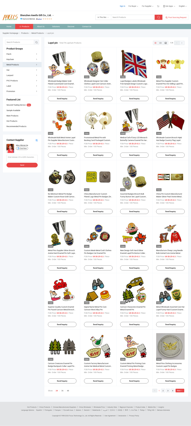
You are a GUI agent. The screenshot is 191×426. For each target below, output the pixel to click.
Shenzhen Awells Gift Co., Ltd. (35, 15)
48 (68, 390)
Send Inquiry (62, 99)
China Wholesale (85, 407)
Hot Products (32, 407)
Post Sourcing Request (177, 17)
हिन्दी (126, 410)
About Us (40, 26)
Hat (7, 70)
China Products (44, 407)
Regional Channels (126, 407)
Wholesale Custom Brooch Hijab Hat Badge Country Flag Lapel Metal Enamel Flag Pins (169, 140)
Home (8, 26)
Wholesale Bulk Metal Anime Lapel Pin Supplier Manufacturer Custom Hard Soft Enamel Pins (62, 140)
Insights (161, 407)
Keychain (10, 59)
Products (25, 26)
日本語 (120, 410)
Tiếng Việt (150, 410)
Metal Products (12, 64)
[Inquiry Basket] (158, 6)
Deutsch (87, 410)
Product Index (140, 407)
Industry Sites (112, 407)
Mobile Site (152, 407)
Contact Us (86, 26)
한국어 (112, 410)
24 (57, 391)
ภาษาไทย (134, 410)
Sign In (122, 6)
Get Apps (169, 6)
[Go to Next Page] (181, 43)
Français (58, 410)
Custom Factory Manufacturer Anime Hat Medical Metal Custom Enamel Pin (97, 366)
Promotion (10, 91)
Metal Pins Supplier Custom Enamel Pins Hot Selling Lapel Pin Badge (169, 84)
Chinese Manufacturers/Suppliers (64, 407)
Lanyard (9, 75)
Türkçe (142, 410)
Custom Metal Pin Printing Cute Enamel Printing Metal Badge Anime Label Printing (132, 366)
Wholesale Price (99, 407)
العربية (105, 410)
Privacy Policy (134, 416)
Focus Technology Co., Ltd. (78, 416)
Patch (8, 54)
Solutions (56, 26)
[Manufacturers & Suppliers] (19, 5)
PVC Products (12, 80)
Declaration (122, 416)
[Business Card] (37, 140)
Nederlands (96, 410)
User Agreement (110, 416)
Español (39, 410)
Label (8, 86)
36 (62, 390)
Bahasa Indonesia (163, 410)
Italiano (78, 410)
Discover (71, 26)
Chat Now (23, 148)
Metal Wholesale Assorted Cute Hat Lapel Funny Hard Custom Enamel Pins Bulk (170, 310)
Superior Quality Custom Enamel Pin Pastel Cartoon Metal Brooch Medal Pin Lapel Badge (61, 310)
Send (22, 165)
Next (179, 390)
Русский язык (68, 410)
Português (48, 410)
